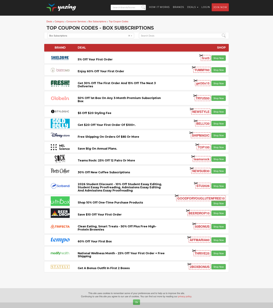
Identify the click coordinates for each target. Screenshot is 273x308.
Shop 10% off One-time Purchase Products (110, 202)
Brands (178, 7)
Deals (192, 7)
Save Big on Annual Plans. (97, 148)
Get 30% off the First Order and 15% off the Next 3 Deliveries (117, 84)
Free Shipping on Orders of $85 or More (108, 137)
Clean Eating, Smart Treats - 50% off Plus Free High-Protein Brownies (117, 228)
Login (205, 7)
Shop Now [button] (218, 58)
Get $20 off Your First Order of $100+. (107, 125)
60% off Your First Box (95, 241)
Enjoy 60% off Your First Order (101, 71)
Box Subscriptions (58, 35)
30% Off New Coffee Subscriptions (104, 172)
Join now (220, 7)
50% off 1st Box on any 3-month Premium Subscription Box (119, 99)
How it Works (159, 7)
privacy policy (184, 296)
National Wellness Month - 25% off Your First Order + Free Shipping (121, 255)
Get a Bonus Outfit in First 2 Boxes (104, 268)
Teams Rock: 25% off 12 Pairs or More (106, 160)
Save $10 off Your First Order (100, 214)
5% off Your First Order (95, 59)
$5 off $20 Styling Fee (94, 113)
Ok (136, 302)
